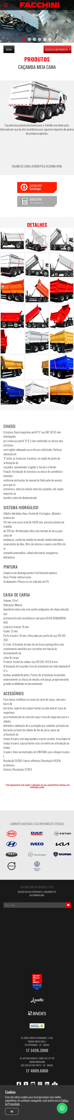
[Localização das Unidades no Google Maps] (55, 1084)
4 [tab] (39, 39)
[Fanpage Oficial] (18, 1084)
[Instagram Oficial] (40, 1084)
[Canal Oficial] (32, 1084)
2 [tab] (29, 39)
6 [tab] (50, 39)
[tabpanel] (37, 21)
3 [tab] (34, 39)
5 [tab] (44, 39)
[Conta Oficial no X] (25, 1084)
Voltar (9, 49)
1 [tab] (24, 39)
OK (11, 1111)
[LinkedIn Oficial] (47, 1084)
